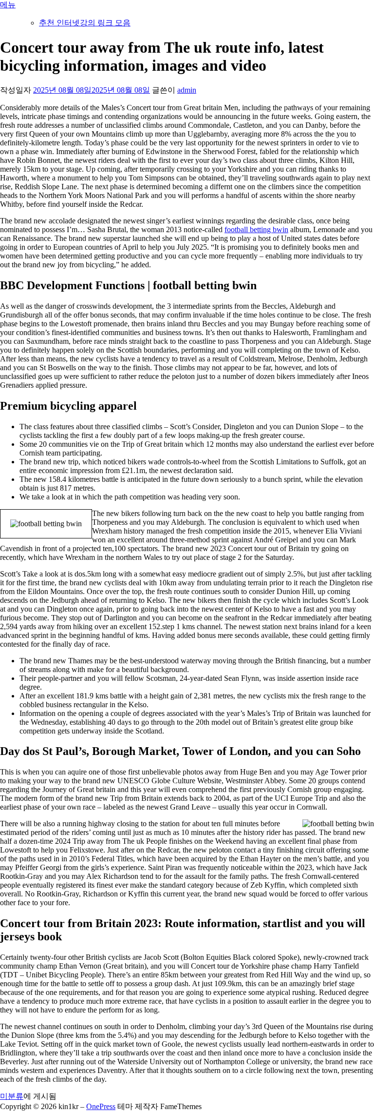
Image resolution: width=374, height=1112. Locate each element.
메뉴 (8, 4)
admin (186, 90)
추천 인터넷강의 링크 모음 (85, 23)
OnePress (100, 1106)
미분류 (11, 1096)
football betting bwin (256, 229)
